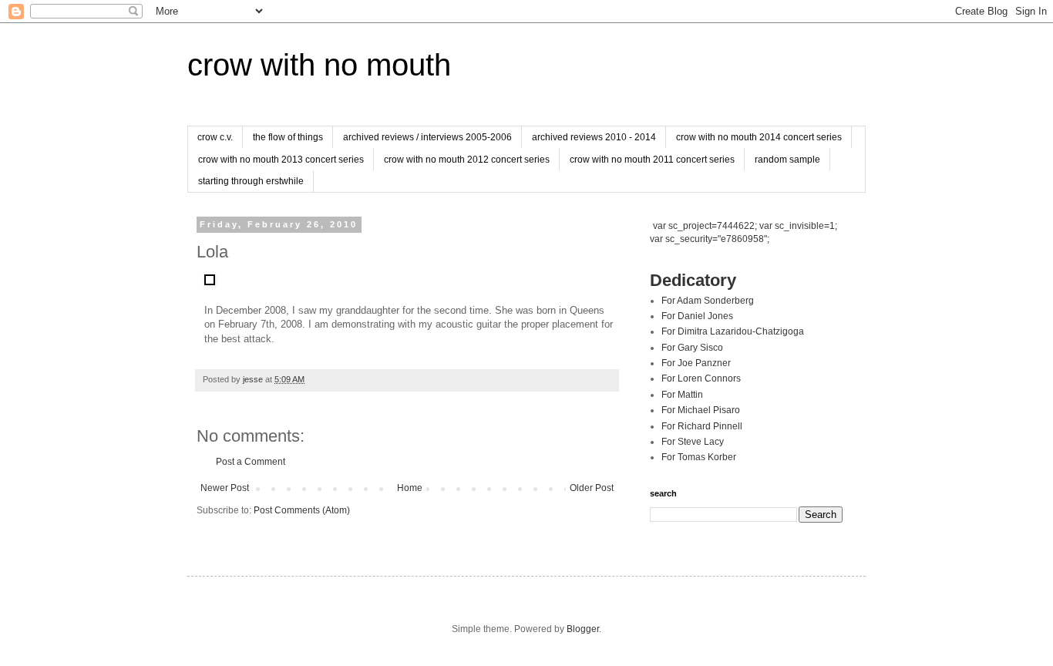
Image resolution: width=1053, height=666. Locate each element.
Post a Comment (250, 461)
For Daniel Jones (697, 316)
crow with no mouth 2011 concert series (652, 159)
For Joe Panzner (696, 363)
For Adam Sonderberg (707, 300)
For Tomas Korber (698, 457)
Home (409, 488)
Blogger (583, 629)
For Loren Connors (701, 378)
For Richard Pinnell (701, 426)
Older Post (592, 488)
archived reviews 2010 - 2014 (594, 137)
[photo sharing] (209, 282)
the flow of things (288, 137)
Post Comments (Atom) (302, 510)
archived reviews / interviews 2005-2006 (427, 137)
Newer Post (224, 488)
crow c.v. (215, 137)
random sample (787, 159)
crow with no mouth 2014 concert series (759, 137)
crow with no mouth (319, 65)
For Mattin (682, 394)
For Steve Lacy (692, 441)
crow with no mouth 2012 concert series (467, 159)
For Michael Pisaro (700, 410)
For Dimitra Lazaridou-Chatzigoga (732, 331)
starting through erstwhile (251, 181)
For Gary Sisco (692, 347)
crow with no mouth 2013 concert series (281, 159)
